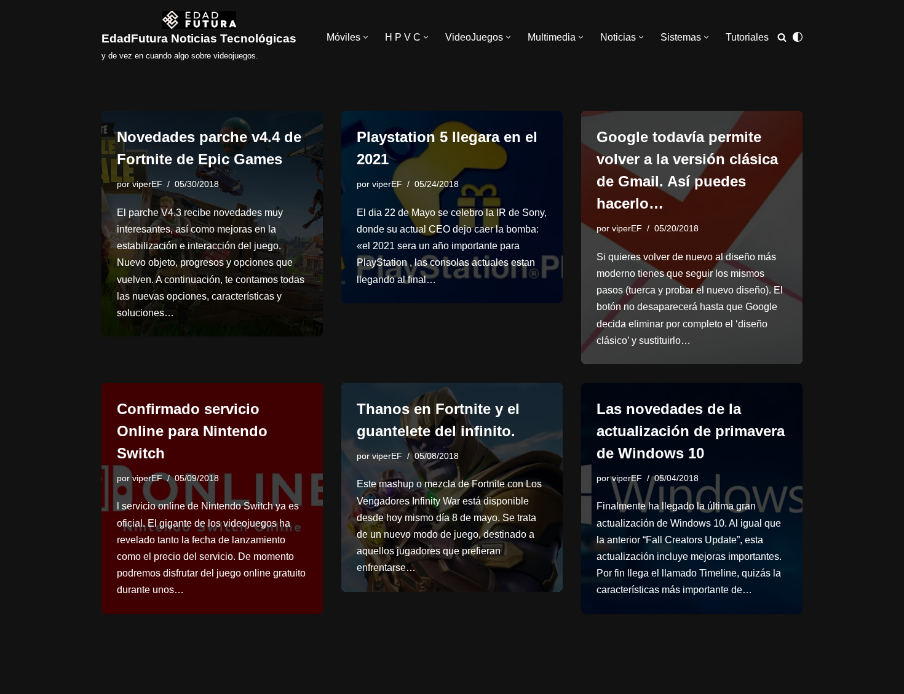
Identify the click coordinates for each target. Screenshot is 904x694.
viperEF (147, 184)
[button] (365, 37)
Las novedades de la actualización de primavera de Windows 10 (691, 431)
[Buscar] (782, 37)
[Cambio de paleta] (798, 37)
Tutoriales (747, 37)
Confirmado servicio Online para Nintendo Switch (192, 431)
